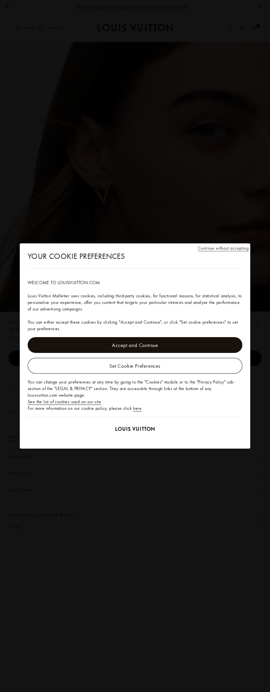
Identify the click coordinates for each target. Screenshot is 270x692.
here (137, 408)
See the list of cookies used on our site (64, 402)
